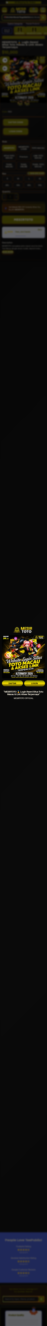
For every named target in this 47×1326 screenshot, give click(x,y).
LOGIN (34, 683)
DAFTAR (12, 683)
